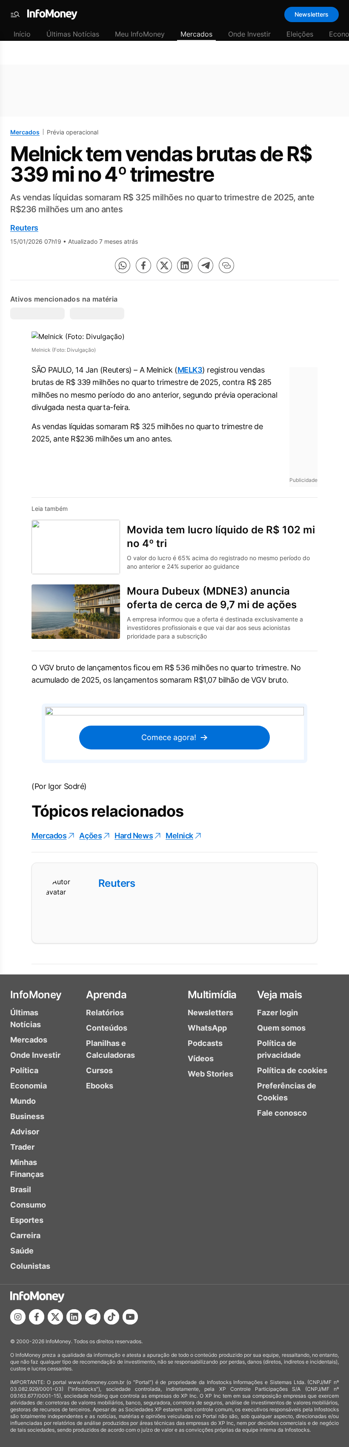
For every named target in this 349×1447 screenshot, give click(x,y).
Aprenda (106, 994)
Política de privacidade (279, 1049)
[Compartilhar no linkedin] (184, 265)
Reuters (24, 227)
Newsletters (312, 14)
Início (22, 34)
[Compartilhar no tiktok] (111, 1317)
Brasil (20, 1189)
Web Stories (210, 1073)
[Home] (52, 14)
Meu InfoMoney (140, 34)
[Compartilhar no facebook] (143, 265)
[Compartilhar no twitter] (164, 265)
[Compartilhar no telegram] (205, 265)
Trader (22, 1146)
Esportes (26, 1220)
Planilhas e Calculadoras (110, 1049)
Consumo (28, 1204)
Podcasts (205, 1043)
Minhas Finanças (27, 1168)
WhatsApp (207, 1027)
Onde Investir (249, 34)
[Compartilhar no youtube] (130, 1317)
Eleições (299, 34)
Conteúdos (106, 1027)
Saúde (22, 1250)
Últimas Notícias (72, 34)
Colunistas (30, 1266)
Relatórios (105, 1012)
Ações (90, 835)
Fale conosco (282, 1112)
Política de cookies (292, 1070)
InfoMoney (36, 994)
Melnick (179, 835)
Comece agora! (168, 737)
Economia (28, 1085)
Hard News (133, 835)
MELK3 (190, 369)
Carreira (25, 1235)
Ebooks (99, 1085)
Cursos (99, 1070)
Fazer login (277, 1012)
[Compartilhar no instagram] (18, 1317)
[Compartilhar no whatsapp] (122, 265)
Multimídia (212, 994)
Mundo (23, 1101)
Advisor (24, 1131)
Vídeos (201, 1058)
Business (27, 1116)
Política (24, 1070)
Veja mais (279, 994)
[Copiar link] (226, 265)
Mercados (196, 34)
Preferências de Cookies (286, 1091)
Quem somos (281, 1027)
